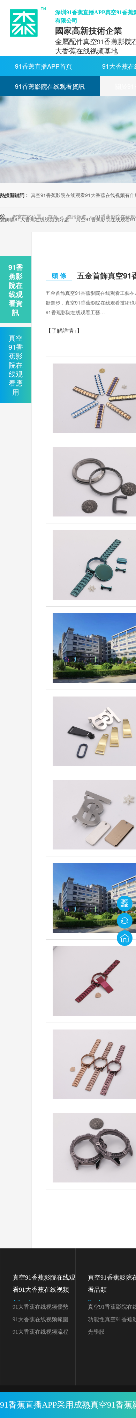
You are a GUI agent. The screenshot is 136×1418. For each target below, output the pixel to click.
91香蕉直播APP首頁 (43, 65)
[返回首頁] (125, 938)
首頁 (53, 216)
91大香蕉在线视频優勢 (40, 1307)
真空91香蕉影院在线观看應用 (15, 365)
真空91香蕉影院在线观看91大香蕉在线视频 (44, 1289)
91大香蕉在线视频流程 (40, 1332)
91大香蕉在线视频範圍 (40, 1319)
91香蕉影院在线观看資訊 (50, 86)
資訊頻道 (77, 216)
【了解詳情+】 (64, 330)
